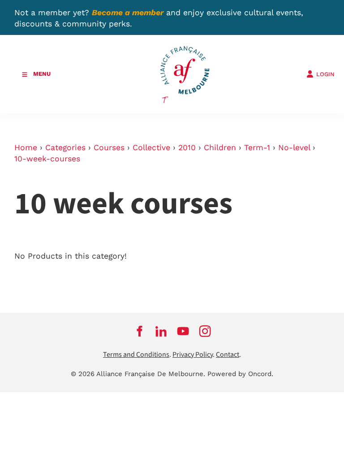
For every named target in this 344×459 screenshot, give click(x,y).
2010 (187, 147)
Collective (151, 147)
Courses (109, 147)
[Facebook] (139, 331)
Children (220, 147)
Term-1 (257, 147)
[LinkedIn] (161, 331)
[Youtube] (183, 331)
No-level (294, 147)
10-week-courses (47, 158)
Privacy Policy (192, 354)
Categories (65, 147)
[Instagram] (204, 331)
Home (25, 147)
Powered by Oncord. (240, 374)
